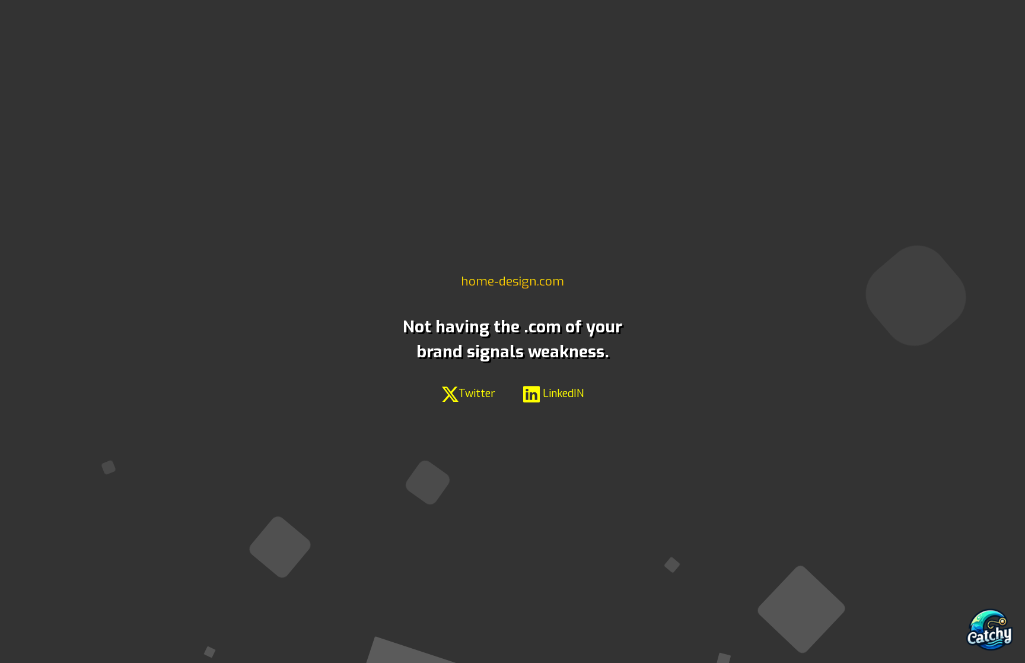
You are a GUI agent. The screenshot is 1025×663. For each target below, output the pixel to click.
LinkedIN (562, 393)
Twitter (477, 393)
